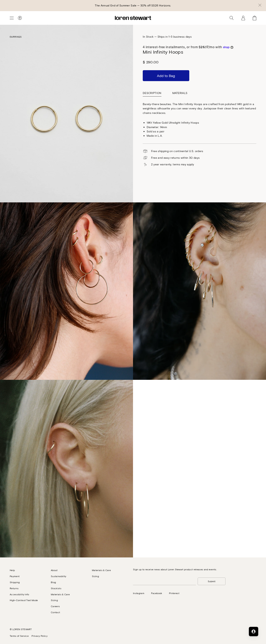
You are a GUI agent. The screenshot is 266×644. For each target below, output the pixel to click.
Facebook (156, 593)
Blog (53, 582)
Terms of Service (19, 635)
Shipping (15, 582)
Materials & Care (60, 594)
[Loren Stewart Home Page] (133, 18)
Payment (14, 576)
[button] (259, 5)
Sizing (54, 600)
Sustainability (58, 576)
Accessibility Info (19, 594)
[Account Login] (243, 18)
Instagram (138, 593)
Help (12, 570)
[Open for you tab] (253, 631)
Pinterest (174, 593)
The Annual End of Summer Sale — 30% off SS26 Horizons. (133, 5)
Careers (55, 606)
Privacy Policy (39, 635)
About (54, 570)
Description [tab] (152, 93)
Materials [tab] (180, 93)
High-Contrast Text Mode (24, 600)
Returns (14, 588)
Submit (211, 581)
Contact (55, 612)
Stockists (56, 588)
